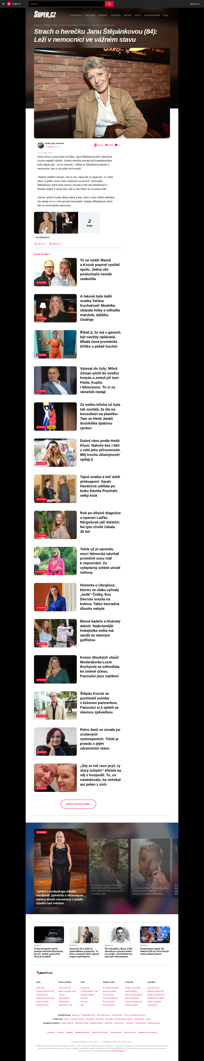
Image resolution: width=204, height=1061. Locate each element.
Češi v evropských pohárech (134, 1015)
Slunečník (100, 1019)
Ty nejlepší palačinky (111, 988)
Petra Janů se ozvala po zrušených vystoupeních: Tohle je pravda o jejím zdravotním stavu (100, 739)
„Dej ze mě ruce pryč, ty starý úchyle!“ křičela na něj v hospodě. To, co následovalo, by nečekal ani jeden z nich (100, 775)
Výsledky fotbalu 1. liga (89, 991)
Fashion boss (152, 15)
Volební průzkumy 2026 (45, 991)
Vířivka (148, 1019)
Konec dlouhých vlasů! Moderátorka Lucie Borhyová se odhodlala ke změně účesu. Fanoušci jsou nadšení (99, 666)
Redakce (69, 1032)
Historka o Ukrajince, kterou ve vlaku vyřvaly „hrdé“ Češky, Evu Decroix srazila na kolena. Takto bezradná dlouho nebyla (99, 597)
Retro (127, 15)
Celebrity (76, 15)
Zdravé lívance (108, 995)
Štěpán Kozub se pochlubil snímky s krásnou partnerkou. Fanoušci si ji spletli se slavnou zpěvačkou (99, 702)
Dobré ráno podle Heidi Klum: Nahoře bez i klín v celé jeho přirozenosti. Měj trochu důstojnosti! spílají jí (100, 450)
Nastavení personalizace (147, 1032)
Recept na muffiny (109, 991)
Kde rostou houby (103, 1015)
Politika (90, 15)
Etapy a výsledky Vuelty (67, 991)
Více (165, 15)
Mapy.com (76, 1015)
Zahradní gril (139, 1019)
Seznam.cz (195, 4)
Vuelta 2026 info (64, 988)
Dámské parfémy (96, 1023)
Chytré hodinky (140, 1023)
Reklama (60, 1032)
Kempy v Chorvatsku (133, 988)
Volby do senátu (42, 1002)
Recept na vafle (109, 1002)
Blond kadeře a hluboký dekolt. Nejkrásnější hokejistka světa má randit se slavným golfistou (100, 630)
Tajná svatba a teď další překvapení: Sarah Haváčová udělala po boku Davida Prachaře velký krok (100, 486)
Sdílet (110, 145)
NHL (82, 1005)
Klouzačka (109, 1019)
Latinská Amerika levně (134, 1002)
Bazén (66, 1019)
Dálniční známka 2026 (155, 991)
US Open (84, 998)
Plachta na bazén (77, 1019)
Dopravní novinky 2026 (156, 995)
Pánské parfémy (154, 1023)
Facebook (51, 1032)
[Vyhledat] (109, 4)
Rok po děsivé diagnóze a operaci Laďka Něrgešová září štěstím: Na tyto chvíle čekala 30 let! (100, 522)
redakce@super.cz (118, 1051)
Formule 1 (84, 1002)
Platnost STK (152, 1005)
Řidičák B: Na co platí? (155, 998)
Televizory (129, 1023)
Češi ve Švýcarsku (132, 998)
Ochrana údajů (115, 1032)
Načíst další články (78, 804)
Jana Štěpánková (42, 237)
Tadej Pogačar (63, 998)
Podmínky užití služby (100, 1032)
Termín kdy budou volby (45, 998)
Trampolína (90, 1019)
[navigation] (3, 4)
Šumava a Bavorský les (134, 995)
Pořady (103, 15)
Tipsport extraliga (87, 995)
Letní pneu (108, 1023)
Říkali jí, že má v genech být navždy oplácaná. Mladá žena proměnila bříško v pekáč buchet (100, 339)
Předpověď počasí (88, 1015)
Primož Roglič (63, 1002)
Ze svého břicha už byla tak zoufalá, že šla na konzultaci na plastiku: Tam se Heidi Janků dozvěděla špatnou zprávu (100, 416)
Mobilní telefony (67, 1023)
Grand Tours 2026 (65, 1005)
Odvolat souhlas (130, 1032)
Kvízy (138, 15)
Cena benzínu (117, 1015)
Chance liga (85, 988)
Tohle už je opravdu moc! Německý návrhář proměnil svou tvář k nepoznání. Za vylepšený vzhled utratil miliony (100, 561)
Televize (116, 15)
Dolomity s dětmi (131, 1005)
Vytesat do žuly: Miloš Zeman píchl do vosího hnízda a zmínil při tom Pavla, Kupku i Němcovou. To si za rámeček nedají (99, 380)
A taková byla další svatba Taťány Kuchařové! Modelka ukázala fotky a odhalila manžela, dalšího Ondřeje (100, 308)
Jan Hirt (61, 995)
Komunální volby (42, 1005)
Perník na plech (109, 1005)
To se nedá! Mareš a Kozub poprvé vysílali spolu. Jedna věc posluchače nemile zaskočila (100, 269)
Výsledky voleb (42, 995)
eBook (100, 145)
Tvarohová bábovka (110, 998)
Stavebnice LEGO (82, 1023)
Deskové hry (119, 1023)
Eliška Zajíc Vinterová (54, 143)
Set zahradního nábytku (124, 1019)
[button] (102, 93)
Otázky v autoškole (154, 1002)
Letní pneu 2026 (153, 988)
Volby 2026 (40, 988)
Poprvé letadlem (131, 991)
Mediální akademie (82, 1032)
